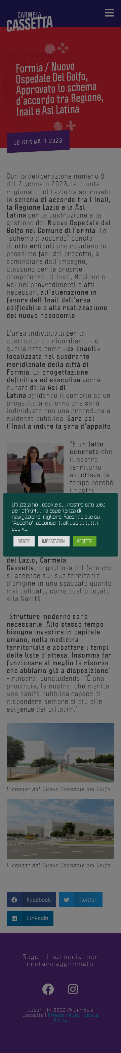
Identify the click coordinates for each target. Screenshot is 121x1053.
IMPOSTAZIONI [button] (54, 541)
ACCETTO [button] (84, 541)
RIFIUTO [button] (24, 541)
